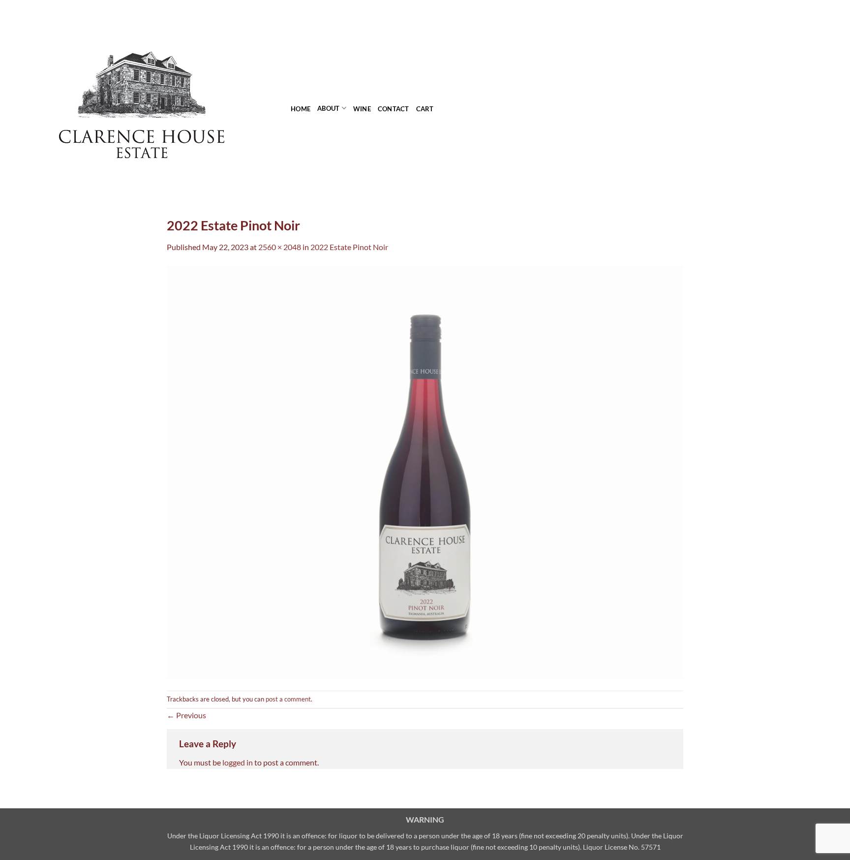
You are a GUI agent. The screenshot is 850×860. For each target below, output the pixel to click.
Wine (362, 109)
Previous (186, 715)
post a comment (288, 699)
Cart (425, 109)
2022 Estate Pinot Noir (349, 247)
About (328, 108)
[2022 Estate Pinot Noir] (425, 471)
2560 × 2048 (279, 247)
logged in (237, 762)
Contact (393, 109)
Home (300, 109)
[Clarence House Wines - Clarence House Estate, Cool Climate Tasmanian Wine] (141, 100)
